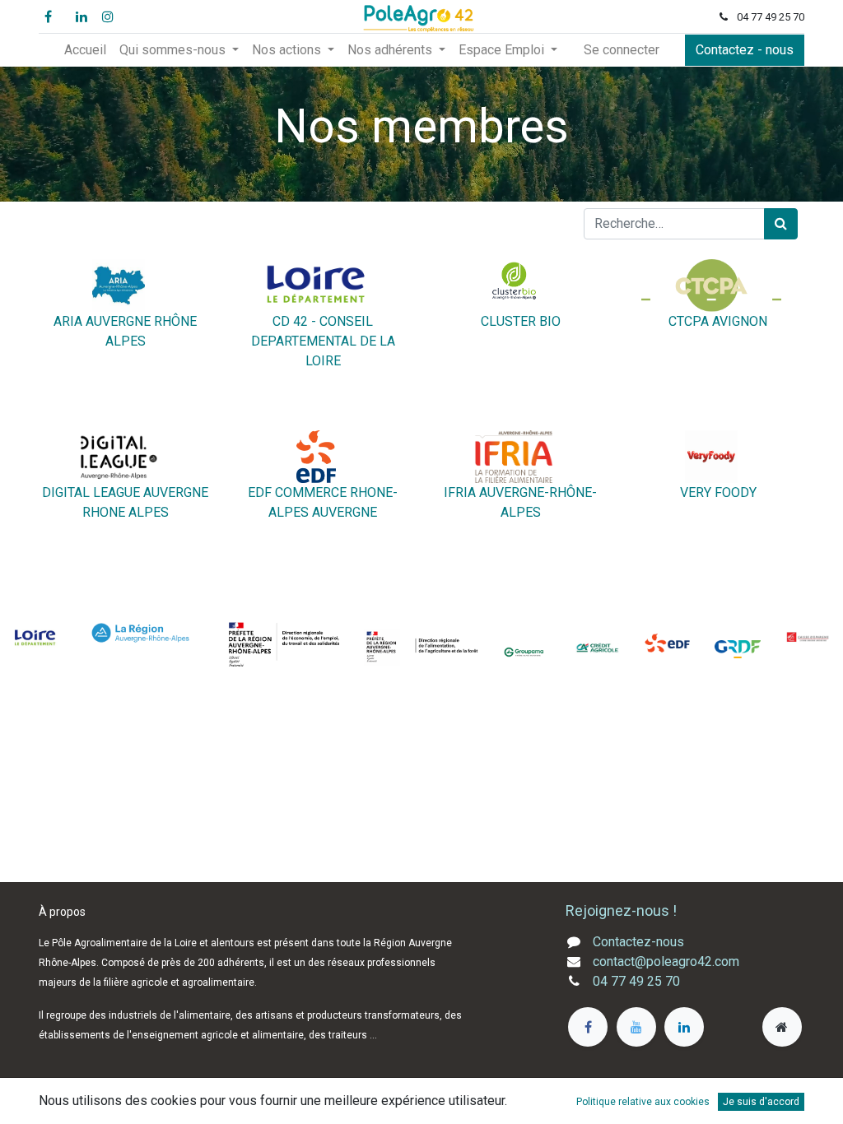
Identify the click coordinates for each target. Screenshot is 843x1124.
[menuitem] (85, 50)
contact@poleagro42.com (666, 961)
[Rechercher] (781, 223)
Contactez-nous (638, 942)
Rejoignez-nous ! (623, 910)
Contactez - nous (745, 50)
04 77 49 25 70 (636, 981)
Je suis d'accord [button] (761, 1102)
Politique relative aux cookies (643, 1102)
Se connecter (621, 50)
